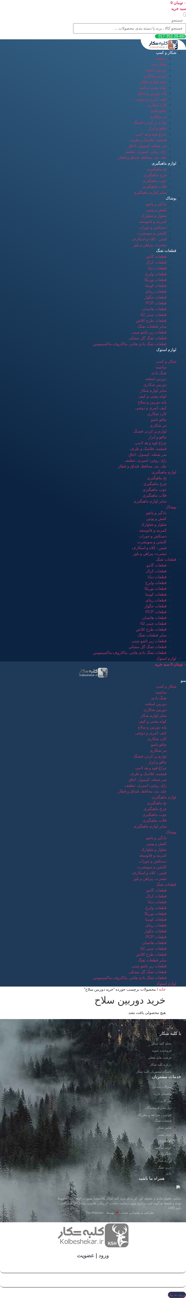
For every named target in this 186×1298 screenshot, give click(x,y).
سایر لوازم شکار (153, 82)
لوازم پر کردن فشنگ (150, 122)
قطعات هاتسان (154, 309)
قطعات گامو (157, 256)
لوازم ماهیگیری (164, 163)
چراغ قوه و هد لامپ (151, 134)
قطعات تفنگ (166, 251)
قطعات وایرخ (156, 274)
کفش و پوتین (156, 210)
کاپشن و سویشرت (152, 233)
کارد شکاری (157, 105)
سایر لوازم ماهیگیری (150, 192)
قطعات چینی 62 (153, 315)
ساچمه (161, 58)
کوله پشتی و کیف (153, 87)
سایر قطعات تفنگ (152, 326)
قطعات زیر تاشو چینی (149, 332)
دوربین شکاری (155, 76)
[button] (185, 14)
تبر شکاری (158, 117)
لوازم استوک (166, 350)
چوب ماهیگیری (154, 181)
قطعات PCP (156, 303)
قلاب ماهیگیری (154, 186)
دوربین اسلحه (156, 70)
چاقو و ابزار (157, 128)
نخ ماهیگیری (157, 169)
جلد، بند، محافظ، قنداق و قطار (142, 157)
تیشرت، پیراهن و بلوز (150, 245)
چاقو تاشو (159, 111)
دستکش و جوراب (153, 227)
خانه (162, 989)
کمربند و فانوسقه (153, 221)
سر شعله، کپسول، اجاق (148, 146)
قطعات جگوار (155, 297)
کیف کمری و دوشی (151, 99)
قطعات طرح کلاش (151, 320)
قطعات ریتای (156, 291)
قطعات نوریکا (156, 280)
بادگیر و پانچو (156, 204)
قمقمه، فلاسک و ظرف (148, 140)
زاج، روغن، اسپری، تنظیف (146, 152)
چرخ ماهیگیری (155, 175)
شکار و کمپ (166, 52)
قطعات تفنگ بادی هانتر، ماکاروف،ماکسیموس (130, 344)
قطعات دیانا (157, 268)
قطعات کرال (156, 262)
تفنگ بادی (159, 64)
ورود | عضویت (93, 1255)
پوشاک (171, 198)
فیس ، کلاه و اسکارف (149, 239)
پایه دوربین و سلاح (152, 93)
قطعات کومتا (156, 286)
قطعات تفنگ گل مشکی (148, 338)
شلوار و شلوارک (154, 216)
